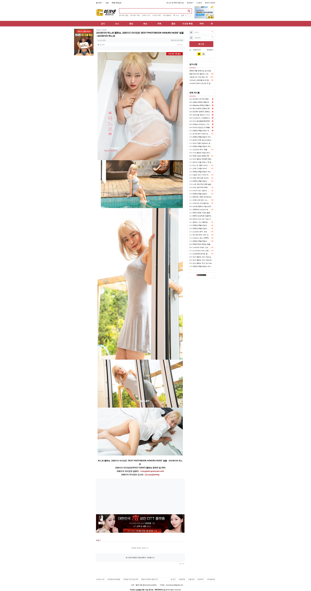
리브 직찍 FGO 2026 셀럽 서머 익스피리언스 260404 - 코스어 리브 (200, 187)
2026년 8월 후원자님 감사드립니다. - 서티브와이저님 (201, 71)
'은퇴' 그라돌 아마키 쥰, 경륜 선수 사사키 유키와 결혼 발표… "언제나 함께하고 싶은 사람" (200, 168)
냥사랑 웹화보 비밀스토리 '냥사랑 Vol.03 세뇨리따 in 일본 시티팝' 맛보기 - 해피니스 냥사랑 (201, 206)
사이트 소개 (100, 579)
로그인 (201, 44)
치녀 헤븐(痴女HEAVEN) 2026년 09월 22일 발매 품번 (200, 121)
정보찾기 (190, 3)
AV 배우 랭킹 (123, 15)
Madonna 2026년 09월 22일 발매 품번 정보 (200, 105)
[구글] (203, 54)
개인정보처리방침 (114, 579)
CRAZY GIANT (101, 30)
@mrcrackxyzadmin (150, 585)
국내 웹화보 (167, 15)
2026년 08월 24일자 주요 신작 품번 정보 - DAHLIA (201, 172)
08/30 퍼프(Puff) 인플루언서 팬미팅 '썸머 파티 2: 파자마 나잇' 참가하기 (201, 216)
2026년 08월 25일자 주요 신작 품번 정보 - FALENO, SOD (201, 146)
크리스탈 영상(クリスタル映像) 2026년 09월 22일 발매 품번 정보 (200, 115)
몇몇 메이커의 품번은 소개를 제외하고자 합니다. (200, 74)
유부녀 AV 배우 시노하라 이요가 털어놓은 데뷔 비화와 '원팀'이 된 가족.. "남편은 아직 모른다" (200, 200)
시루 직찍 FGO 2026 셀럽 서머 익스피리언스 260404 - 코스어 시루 (201, 184)
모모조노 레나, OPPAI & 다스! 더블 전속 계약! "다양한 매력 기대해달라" (200, 238)
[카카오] (199, 54)
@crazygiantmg (152, 475)
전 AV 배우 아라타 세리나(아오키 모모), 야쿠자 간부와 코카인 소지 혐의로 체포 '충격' (200, 134)
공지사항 (193, 64)
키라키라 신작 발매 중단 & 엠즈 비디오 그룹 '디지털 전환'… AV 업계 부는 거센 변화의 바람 (200, 203)
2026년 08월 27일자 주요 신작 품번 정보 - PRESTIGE (200, 131)
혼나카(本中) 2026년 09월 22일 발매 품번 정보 (200, 108)
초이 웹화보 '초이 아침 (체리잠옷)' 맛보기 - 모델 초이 (201, 260)
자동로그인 (197, 50)
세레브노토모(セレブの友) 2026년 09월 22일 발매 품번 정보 (200, 124)
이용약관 (182, 579)
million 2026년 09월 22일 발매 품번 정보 (200, 102)
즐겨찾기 (99, 3)
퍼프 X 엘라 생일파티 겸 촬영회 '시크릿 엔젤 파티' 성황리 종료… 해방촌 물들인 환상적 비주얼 (201, 143)
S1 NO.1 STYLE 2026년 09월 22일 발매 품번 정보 (200, 99)
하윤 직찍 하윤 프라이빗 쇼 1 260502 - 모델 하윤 (200, 178)
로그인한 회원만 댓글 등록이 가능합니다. (140, 557)
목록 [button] (180, 45)
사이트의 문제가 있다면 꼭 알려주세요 (201, 83)
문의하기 (201, 579)
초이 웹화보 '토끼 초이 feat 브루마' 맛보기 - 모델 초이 (201, 263)
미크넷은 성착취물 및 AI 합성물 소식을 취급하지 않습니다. (200, 80)
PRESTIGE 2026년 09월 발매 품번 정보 (201, 244)
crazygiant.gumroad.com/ (152, 471)
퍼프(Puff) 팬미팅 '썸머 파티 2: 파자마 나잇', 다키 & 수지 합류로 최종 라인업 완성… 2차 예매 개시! (200, 254)
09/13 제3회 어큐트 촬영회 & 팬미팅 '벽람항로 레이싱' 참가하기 (201, 213)
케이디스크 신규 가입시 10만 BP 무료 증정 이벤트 (201, 219)
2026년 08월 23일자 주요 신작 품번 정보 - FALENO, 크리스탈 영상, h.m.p (200, 181)
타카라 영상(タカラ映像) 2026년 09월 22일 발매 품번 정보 (200, 127)
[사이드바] (212, 23)
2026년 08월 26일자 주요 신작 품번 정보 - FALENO (201, 137)
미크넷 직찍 (156, 15)
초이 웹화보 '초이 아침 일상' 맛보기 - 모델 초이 (201, 257)
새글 (107, 3)
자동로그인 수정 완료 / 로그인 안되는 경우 (199, 77)
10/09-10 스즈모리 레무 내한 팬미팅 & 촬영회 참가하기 (200, 209)
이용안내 (191, 579)
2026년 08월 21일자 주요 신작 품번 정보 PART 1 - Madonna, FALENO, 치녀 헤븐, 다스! (200, 228)
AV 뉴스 (176, 15)
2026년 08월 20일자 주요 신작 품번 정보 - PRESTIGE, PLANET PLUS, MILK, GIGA (200, 241)
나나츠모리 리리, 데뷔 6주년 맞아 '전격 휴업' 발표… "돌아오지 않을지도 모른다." (200, 251)
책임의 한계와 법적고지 (149, 579)
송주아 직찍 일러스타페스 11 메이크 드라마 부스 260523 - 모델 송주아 (201, 140)
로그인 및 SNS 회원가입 (175, 3)
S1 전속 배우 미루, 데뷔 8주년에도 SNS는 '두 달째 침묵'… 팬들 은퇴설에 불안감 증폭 (200, 235)
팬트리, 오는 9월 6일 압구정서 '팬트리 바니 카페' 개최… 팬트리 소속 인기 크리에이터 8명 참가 (200, 222)
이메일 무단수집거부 (130, 579)
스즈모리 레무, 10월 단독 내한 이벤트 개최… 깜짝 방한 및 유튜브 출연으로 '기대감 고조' (200, 149)
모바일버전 (211, 579)
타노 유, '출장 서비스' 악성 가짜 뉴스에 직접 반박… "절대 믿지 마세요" (200, 165)
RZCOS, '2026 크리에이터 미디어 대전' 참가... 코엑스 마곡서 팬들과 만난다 (201, 197)
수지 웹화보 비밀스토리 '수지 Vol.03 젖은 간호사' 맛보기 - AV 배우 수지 (201, 153)
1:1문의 (199, 3)
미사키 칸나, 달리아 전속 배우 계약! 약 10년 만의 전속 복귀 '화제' (200, 191)
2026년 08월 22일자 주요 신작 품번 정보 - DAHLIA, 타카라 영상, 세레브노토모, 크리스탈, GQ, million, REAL (200, 194)
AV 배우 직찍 (135, 15)
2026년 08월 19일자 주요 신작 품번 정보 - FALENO (201, 266)
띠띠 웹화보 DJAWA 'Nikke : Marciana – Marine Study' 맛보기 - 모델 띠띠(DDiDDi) (201, 159)
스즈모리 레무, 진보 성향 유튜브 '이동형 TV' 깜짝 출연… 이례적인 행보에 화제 (200, 232)
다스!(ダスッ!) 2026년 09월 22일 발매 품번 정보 (200, 118)
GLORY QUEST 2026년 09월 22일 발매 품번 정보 (200, 112)
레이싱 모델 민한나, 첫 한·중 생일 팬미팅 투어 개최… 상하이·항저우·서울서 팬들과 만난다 (201, 162)
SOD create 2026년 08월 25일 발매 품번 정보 (200, 156)
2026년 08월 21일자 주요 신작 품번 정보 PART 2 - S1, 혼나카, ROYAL (200, 225)
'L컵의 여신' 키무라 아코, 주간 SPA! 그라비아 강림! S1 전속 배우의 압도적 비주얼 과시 (200, 175)
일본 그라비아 (186, 15)
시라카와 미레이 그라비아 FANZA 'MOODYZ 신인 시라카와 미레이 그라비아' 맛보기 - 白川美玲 (200, 247)
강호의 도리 (146, 15)
